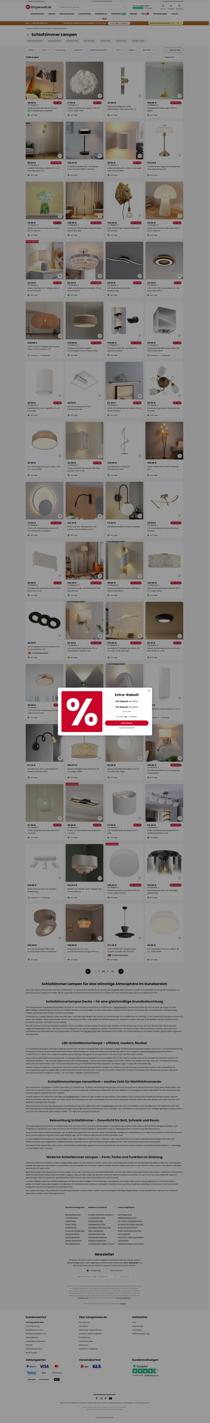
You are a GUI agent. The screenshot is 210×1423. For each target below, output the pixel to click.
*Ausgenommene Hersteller (127, 728)
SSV (126, 717)
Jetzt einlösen (127, 723)
